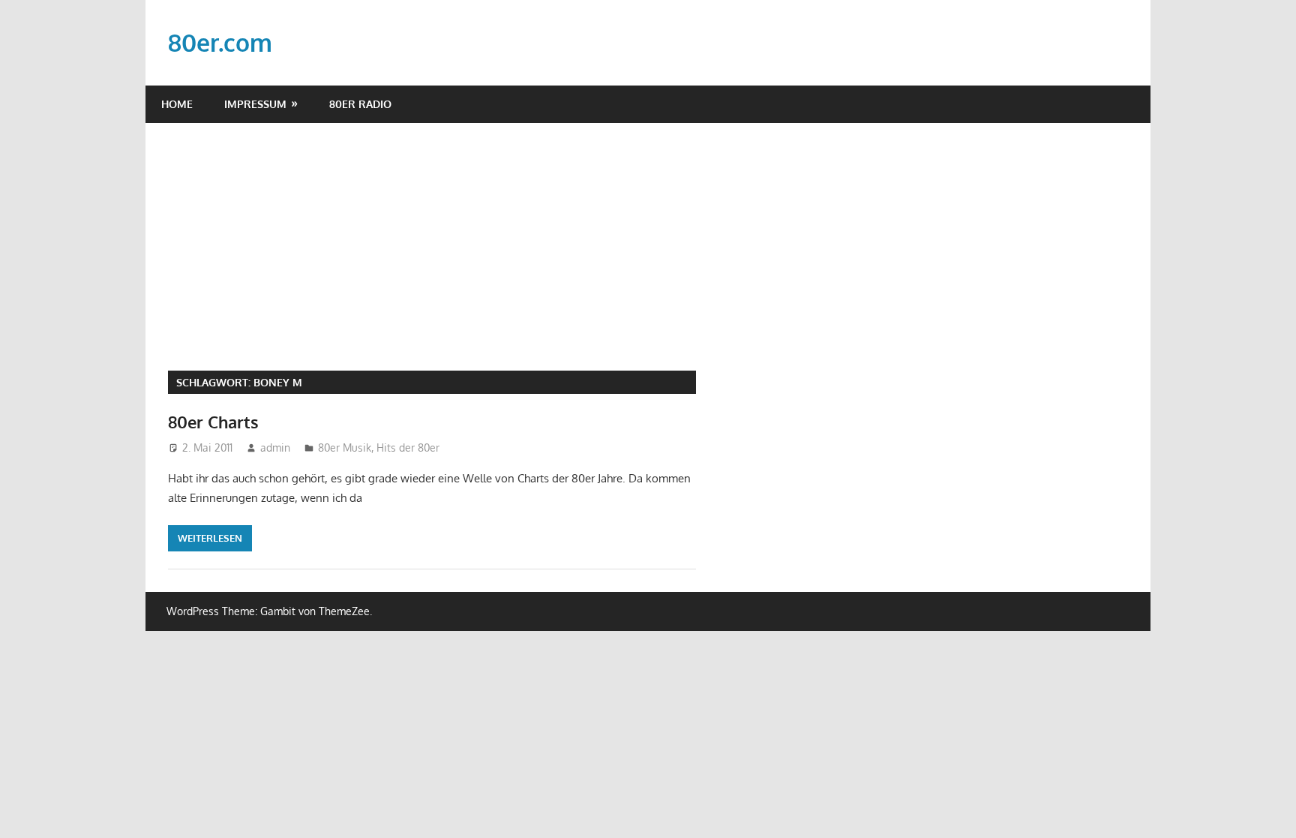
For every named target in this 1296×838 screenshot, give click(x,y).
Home (177, 104)
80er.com (220, 42)
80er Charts (213, 421)
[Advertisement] (659, 258)
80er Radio (360, 104)
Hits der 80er (408, 447)
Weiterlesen (210, 538)
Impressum (255, 104)
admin (275, 447)
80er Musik (344, 447)
